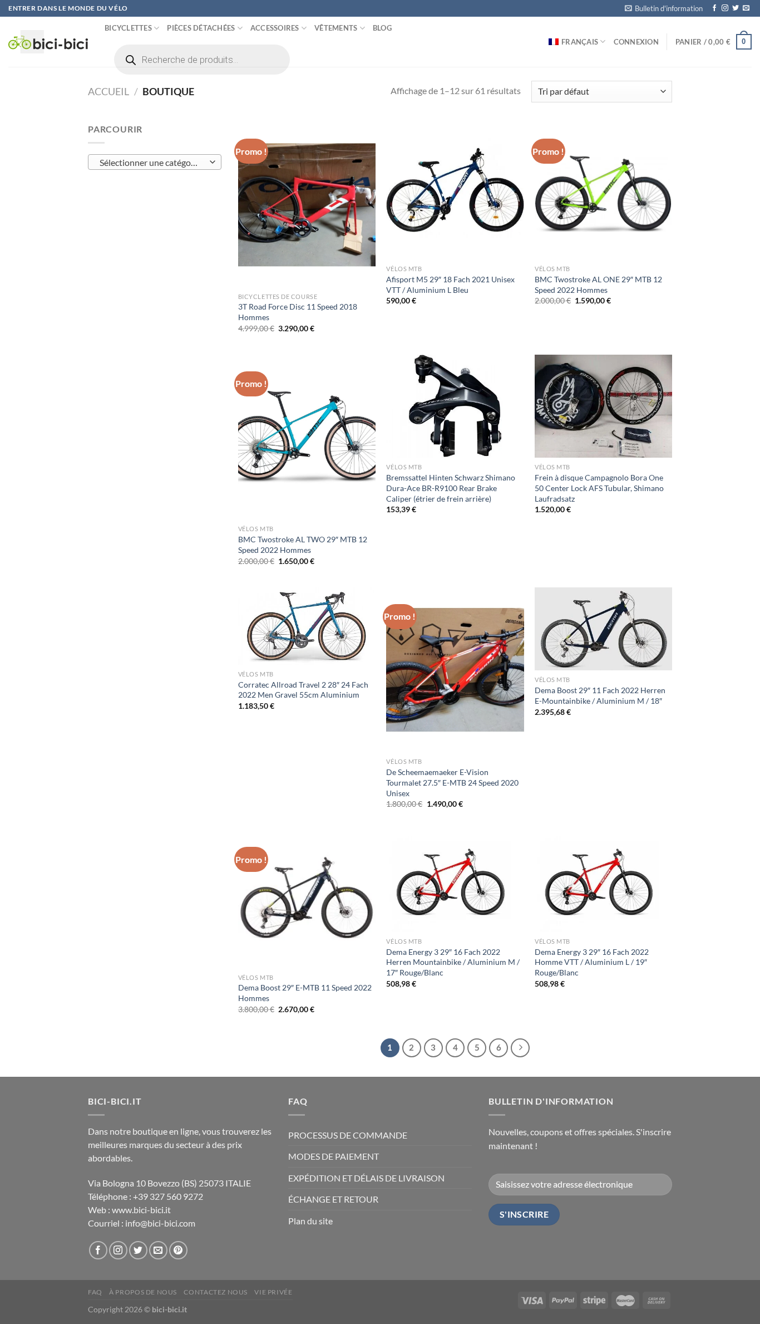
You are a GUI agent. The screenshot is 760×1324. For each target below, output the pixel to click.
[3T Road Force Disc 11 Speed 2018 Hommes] (307, 204)
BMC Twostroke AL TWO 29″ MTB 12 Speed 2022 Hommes (302, 544)
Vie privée (273, 1292)
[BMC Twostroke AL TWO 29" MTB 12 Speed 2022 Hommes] (307, 437)
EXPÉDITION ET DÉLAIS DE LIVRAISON (366, 1178)
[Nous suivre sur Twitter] (735, 8)
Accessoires (274, 27)
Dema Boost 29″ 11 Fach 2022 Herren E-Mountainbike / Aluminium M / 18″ (600, 695)
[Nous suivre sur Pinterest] (178, 1250)
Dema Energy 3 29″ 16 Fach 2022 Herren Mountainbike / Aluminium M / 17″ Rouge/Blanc (453, 962)
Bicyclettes (128, 27)
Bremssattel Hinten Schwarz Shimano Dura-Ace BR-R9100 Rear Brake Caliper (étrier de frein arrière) (450, 488)
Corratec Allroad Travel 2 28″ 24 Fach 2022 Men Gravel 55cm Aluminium (303, 690)
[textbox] (152, 162)
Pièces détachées (201, 27)
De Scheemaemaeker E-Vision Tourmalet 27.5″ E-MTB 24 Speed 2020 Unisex (452, 782)
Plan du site (310, 1220)
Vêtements (335, 27)
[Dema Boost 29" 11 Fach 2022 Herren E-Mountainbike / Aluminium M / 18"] (603, 628)
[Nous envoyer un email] (746, 8)
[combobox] (154, 162)
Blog (382, 27)
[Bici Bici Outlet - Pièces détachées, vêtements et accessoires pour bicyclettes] (48, 41)
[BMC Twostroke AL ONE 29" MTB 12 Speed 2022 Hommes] (603, 190)
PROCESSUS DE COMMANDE (347, 1135)
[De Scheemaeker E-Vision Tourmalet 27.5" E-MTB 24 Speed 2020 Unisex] (455, 669)
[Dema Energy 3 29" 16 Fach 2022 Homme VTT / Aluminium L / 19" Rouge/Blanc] (603, 880)
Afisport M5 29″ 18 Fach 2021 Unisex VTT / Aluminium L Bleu (450, 284)
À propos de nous (143, 1292)
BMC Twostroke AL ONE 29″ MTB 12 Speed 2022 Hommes (598, 284)
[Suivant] (520, 1047)
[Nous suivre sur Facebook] (714, 8)
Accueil (108, 91)
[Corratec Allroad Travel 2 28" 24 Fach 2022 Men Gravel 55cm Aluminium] (307, 626)
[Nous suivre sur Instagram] (725, 8)
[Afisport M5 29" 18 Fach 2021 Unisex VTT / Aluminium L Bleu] (455, 190)
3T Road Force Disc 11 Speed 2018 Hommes (297, 312)
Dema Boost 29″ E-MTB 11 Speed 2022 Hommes (305, 993)
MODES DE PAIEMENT (333, 1156)
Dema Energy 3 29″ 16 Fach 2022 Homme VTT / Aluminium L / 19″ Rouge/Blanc (592, 962)
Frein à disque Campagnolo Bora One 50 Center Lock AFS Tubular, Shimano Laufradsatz (599, 488)
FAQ (95, 1292)
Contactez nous (216, 1292)
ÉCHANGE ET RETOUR (333, 1199)
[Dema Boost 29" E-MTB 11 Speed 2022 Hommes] (307, 899)
